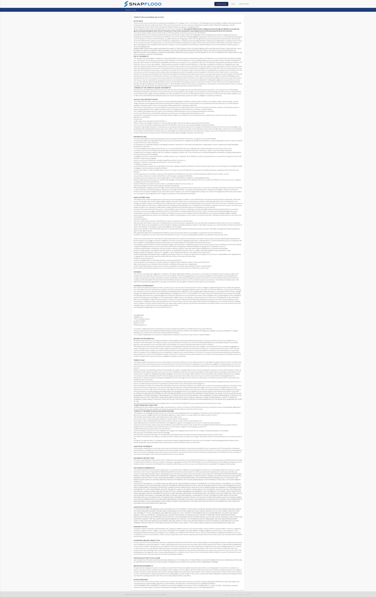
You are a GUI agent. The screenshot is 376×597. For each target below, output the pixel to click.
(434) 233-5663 (244, 4)
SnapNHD (247, 594)
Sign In (233, 4)
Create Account (221, 4)
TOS (226, 594)
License (239, 594)
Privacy (232, 594)
